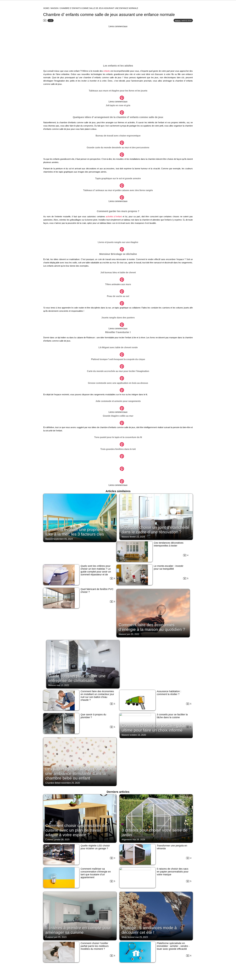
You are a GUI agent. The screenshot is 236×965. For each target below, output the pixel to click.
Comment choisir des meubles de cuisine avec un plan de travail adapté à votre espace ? (76, 830)
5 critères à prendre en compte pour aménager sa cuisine (78, 930)
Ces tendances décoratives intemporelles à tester (168, 544)
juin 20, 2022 (133, 634)
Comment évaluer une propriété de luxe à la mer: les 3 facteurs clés (77, 531)
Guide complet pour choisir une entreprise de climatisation (77, 678)
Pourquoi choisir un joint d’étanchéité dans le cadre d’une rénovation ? (155, 529)
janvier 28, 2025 (62, 839)
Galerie (118, 96)
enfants (106, 71)
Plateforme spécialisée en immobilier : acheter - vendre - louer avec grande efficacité (173, 946)
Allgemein (126, 839)
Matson (177, 21)
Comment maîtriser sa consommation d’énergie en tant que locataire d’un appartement (96, 873)
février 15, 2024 (137, 537)
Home (46, 8)
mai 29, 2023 (141, 937)
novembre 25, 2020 (70, 783)
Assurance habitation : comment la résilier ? (169, 693)
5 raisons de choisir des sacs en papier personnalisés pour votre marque (172, 871)
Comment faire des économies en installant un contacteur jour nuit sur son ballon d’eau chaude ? (97, 695)
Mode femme (128, 937)
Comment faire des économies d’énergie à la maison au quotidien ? (152, 627)
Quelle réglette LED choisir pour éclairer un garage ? (95, 847)
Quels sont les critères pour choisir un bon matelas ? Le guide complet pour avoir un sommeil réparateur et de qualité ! (96, 572)
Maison (54, 8)
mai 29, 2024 (138, 839)
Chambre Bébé (52, 783)
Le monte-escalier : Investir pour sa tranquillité (168, 567)
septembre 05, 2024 (63, 539)
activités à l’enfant (114, 216)
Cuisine (49, 839)
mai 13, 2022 (63, 685)
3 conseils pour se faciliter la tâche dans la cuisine (172, 716)
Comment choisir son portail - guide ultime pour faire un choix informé (154, 727)
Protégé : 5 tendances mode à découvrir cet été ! (149, 930)
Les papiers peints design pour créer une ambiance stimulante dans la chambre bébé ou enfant (78, 773)
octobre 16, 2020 (138, 735)
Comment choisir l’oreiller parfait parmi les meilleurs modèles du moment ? (95, 946)
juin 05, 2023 (60, 937)
